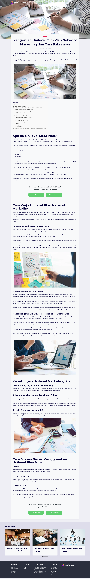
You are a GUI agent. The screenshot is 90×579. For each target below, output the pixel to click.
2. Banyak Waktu (19, 125)
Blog (69, 2)
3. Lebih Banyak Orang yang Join (22, 120)
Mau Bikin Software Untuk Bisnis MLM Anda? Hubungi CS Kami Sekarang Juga (30, 107)
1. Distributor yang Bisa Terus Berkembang (24, 117)
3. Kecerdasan (19, 126)
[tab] (42, 556)
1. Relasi (17, 123)
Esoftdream (42, 48)
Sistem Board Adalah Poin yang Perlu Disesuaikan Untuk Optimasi (72, 550)
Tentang (64, 2)
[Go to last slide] (7, 542)
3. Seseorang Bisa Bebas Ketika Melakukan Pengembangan (27, 114)
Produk (59, 2)
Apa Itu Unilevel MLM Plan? (20, 106)
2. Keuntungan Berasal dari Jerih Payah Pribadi (24, 118)
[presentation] (17, 537)
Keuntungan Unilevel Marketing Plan (22, 115)
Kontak (77, 2)
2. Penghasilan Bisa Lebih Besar (22, 112)
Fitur (72, 2)
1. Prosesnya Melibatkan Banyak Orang (23, 111)
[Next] (83, 542)
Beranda (53, 2)
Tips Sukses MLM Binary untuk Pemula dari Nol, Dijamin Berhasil (44, 550)
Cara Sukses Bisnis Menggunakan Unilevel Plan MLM (25, 122)
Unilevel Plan (15, 51)
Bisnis (45, 36)
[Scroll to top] (87, 577)
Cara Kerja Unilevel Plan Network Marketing (23, 109)
